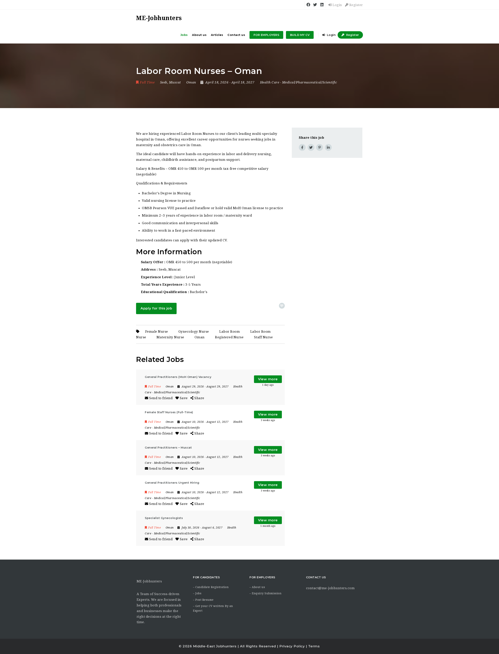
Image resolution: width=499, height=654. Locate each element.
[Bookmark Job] (282, 306)
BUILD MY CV (300, 35)
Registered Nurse (229, 337)
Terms (314, 646)
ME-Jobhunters (149, 581)
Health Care (269, 82)
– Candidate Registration (211, 587)
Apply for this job (156, 308)
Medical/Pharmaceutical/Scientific (309, 82)
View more (268, 379)
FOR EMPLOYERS (266, 35)
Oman (200, 337)
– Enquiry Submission (265, 593)
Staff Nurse (263, 337)
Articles (217, 35)
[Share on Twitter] (311, 147)
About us (199, 35)
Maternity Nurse (170, 337)
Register (355, 5)
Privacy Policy (292, 646)
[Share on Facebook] (302, 147)
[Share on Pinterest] (319, 147)
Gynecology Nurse (193, 331)
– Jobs (197, 593)
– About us (257, 587)
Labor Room (229, 331)
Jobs (184, 35)
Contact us (236, 35)
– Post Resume (203, 599)
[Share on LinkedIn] (328, 147)
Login (337, 5)
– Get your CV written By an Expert (213, 608)
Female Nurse (156, 331)
